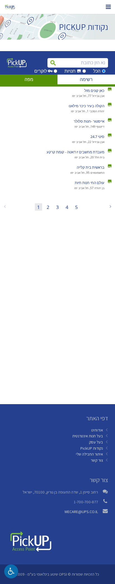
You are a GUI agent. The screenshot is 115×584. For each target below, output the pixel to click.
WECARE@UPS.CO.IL (81, 511)
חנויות (70, 71)
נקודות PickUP (91, 448)
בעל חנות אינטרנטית (87, 435)
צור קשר (97, 460)
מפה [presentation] (29, 79)
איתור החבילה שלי (89, 454)
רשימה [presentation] (86, 79)
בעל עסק (96, 442)
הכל (96, 71)
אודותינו (97, 430)
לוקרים (40, 71)
